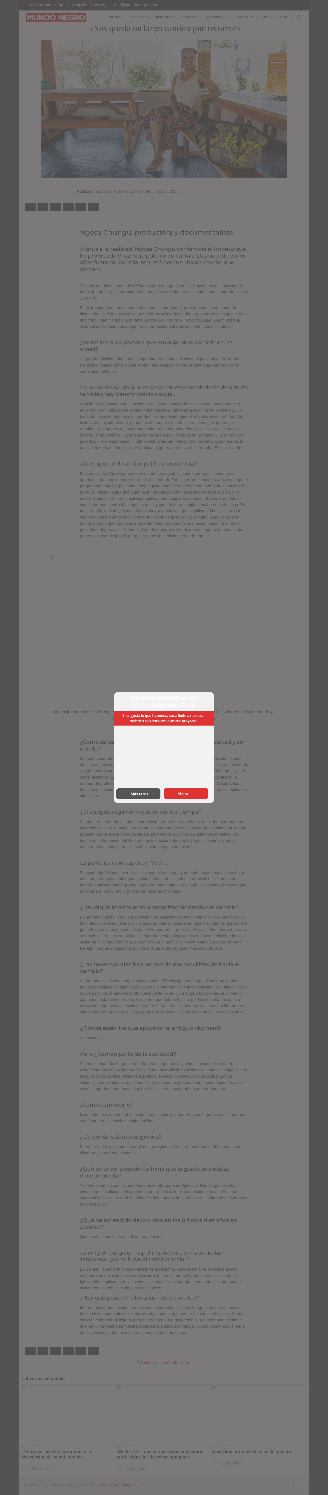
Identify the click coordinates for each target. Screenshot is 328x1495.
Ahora (183, 793)
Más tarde (140, 793)
